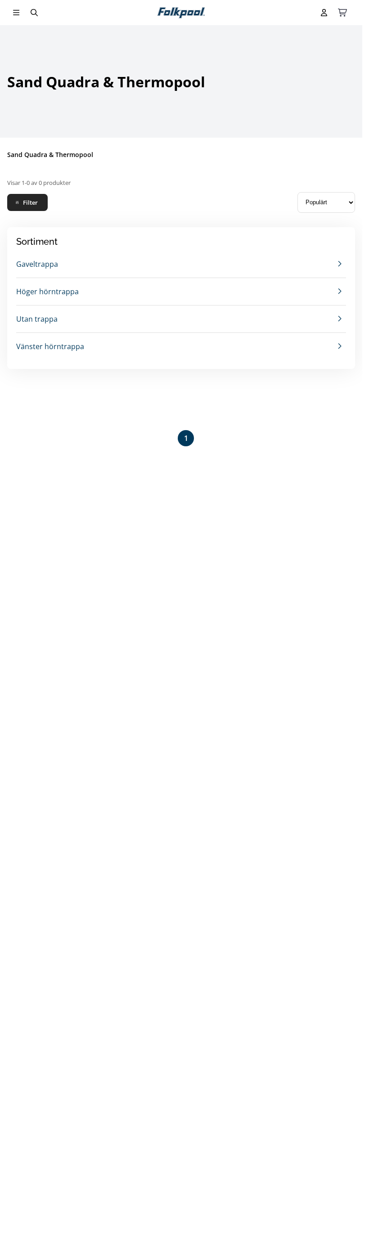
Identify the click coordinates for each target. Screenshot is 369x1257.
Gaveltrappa (37, 264)
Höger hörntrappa (47, 291)
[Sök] (34, 12)
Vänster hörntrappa (50, 346)
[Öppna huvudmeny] (16, 12)
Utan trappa (37, 319)
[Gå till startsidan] (181, 12)
